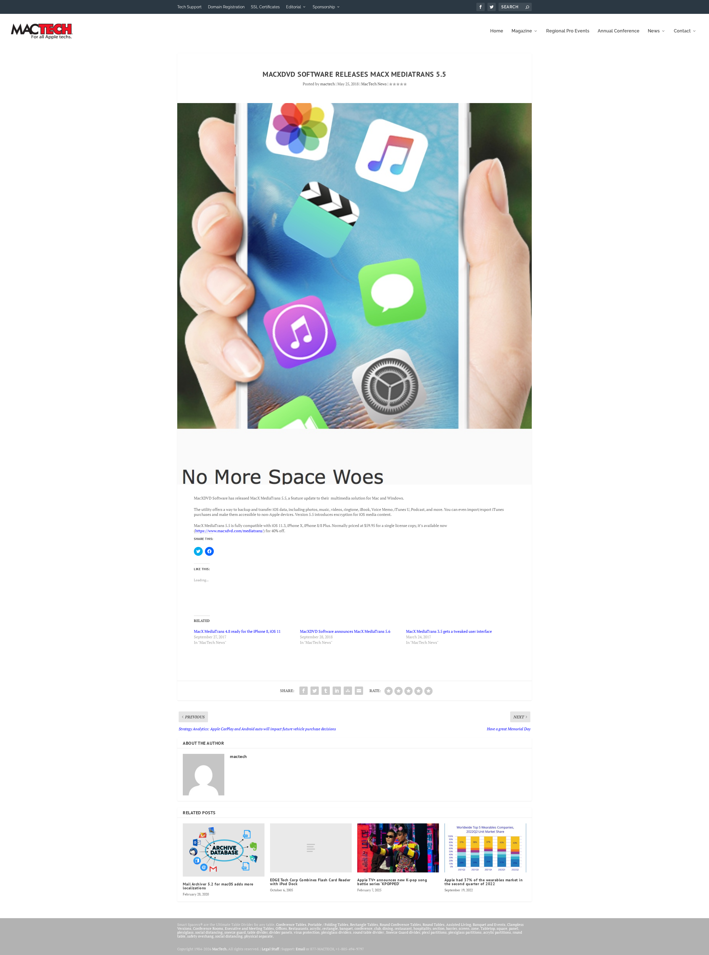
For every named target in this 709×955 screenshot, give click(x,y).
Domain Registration (226, 7)
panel (513, 928)
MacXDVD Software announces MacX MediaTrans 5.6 (345, 631)
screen (464, 928)
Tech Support (189, 7)
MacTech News (374, 83)
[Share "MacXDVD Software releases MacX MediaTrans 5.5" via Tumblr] (325, 690)
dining (387, 928)
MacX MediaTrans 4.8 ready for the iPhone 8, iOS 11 (237, 631)
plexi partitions (434, 932)
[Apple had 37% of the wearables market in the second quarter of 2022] (485, 847)
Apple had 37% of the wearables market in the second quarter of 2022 (484, 881)
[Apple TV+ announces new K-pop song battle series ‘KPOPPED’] (398, 847)
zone (475, 928)
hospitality (422, 928)
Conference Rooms (208, 928)
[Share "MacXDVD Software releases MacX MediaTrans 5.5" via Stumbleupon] (347, 690)
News (654, 31)
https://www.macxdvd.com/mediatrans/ (229, 530)
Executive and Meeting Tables (249, 928)
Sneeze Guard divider (403, 932)
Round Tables (434, 924)
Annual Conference (618, 31)
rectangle (330, 928)
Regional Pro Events (567, 31)
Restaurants (298, 928)
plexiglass (185, 932)
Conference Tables (291, 924)
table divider (257, 932)
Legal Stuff (270, 948)
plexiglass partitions (465, 932)
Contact (682, 31)
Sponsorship (324, 7)
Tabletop (488, 928)
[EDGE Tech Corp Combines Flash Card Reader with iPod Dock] (311, 847)
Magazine (522, 31)
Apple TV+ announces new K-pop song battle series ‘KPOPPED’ (392, 881)
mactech (327, 83)
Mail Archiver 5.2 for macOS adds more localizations (218, 886)
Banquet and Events (489, 924)
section (439, 928)
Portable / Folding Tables (328, 924)
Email (300, 948)
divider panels (280, 932)
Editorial (293, 7)
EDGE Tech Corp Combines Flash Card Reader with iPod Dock (310, 881)
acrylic (315, 928)
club (377, 928)
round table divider (368, 932)
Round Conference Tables (400, 924)
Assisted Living (458, 924)
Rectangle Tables (364, 924)
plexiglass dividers (336, 932)
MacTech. (219, 948)
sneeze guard (235, 932)
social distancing (209, 932)
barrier (451, 928)
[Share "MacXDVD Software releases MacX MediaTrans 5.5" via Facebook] (303, 690)
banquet (346, 928)
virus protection (307, 932)
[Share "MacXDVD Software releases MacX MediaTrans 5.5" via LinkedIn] (336, 690)
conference (363, 928)
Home (496, 31)
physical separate (258, 936)
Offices (281, 928)
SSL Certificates (265, 7)
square (502, 928)
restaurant (403, 928)
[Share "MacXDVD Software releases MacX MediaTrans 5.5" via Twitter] (314, 690)
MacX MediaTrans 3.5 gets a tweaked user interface (449, 631)
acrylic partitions (497, 932)
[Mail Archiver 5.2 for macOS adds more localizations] (223, 850)
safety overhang (200, 936)
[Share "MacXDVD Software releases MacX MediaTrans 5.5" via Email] (358, 690)
